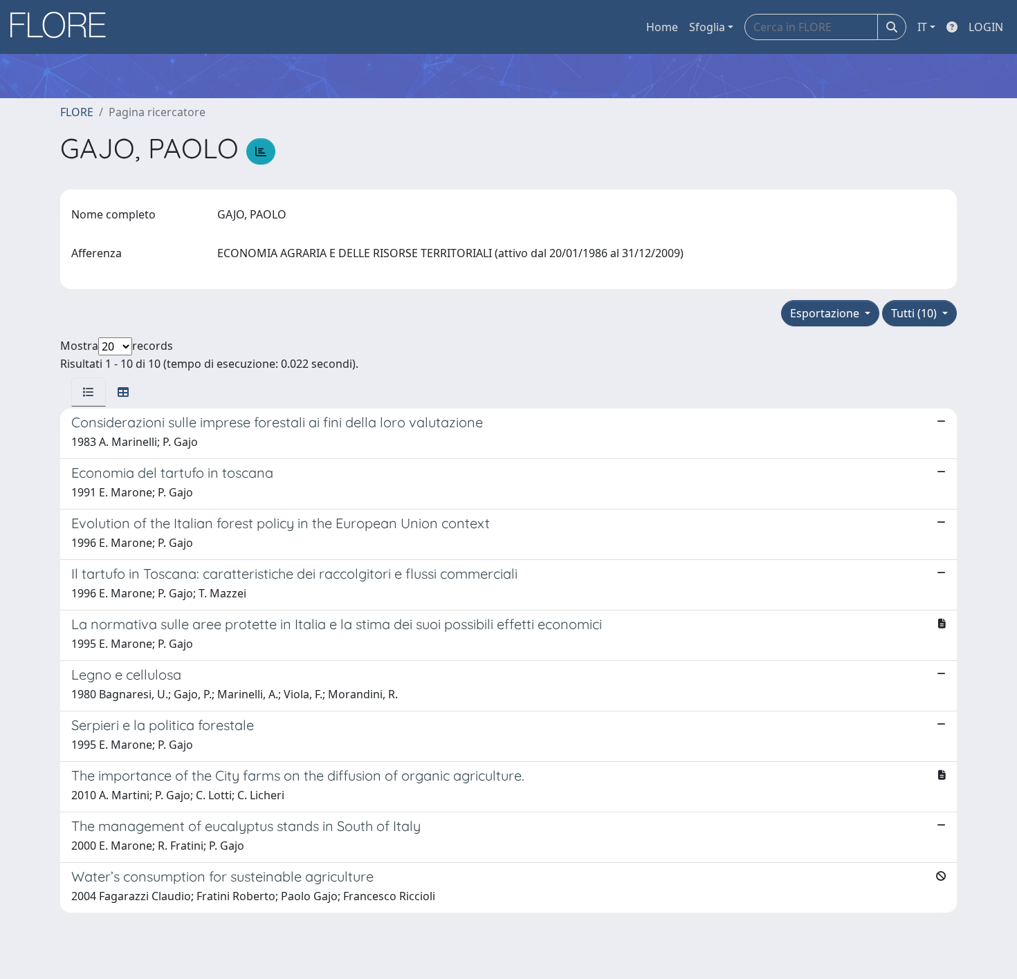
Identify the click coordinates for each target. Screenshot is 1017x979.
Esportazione (826, 313)
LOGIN (986, 27)
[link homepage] (63, 27)
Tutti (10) (915, 313)
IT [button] (922, 27)
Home (662, 27)
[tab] (88, 392)
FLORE (76, 112)
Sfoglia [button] (707, 27)
